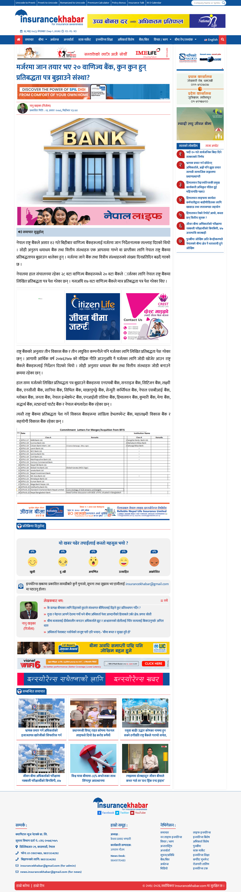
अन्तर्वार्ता (68, 39)
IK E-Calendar (154, 3)
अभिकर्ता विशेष (126, 39)
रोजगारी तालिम (201, 864)
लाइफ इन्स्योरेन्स (202, 832)
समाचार (29, 39)
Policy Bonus (119, 3)
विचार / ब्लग (161, 39)
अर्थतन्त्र (54, 39)
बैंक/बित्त (144, 39)
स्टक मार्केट (84, 39)
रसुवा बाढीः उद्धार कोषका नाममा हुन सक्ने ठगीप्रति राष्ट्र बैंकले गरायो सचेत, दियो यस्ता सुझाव (145, 735)
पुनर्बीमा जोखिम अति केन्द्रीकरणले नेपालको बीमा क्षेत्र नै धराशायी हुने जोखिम (204, 244)
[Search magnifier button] (223, 2)
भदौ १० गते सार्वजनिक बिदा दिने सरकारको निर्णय (203, 154)
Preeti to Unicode (48, 3)
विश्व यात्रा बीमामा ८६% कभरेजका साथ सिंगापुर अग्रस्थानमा (93, 779)
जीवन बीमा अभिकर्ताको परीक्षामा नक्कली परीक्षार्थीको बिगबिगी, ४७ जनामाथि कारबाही (41, 781)
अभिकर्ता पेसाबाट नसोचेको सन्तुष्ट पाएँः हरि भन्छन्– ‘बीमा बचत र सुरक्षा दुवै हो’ (89, 632)
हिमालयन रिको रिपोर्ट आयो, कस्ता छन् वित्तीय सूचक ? (204, 215)
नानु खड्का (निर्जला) (40, 105)
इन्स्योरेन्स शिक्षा (104, 39)
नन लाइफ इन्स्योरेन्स (171, 837)
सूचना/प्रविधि (167, 855)
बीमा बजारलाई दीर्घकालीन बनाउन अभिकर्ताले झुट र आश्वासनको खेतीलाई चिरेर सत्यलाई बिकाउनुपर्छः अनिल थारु (104, 623)
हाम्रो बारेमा (23, 886)
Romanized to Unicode (72, 3)
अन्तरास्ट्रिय (166, 846)
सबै (165, 600)
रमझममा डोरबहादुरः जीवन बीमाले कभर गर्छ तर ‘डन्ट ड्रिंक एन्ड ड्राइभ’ (145, 779)
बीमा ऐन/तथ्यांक (184, 39)
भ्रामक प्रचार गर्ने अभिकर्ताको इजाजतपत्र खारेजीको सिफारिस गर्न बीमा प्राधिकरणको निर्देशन (41, 735)
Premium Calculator (98, 3)
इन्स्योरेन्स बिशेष (201, 837)
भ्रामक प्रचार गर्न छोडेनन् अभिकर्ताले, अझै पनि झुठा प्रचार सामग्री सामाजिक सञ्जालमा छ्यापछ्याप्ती (203, 170)
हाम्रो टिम (39, 886)
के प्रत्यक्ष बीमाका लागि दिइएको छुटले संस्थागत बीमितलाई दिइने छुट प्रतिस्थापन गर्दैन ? (94, 608)
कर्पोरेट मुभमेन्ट (201, 859)
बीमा (40, 39)
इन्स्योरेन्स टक (200, 868)
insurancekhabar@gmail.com (147, 584)
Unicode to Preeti (25, 3)
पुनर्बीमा (197, 846)
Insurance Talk (136, 3)
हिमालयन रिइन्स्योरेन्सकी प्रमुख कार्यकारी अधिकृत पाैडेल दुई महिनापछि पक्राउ (203, 187)
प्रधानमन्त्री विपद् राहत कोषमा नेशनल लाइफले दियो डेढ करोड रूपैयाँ (93, 733)
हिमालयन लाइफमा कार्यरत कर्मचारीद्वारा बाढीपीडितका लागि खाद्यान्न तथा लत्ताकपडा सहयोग (204, 203)
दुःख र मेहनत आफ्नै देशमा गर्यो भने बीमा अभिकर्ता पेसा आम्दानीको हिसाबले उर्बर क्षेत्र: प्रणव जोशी (99, 614)
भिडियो (164, 868)
